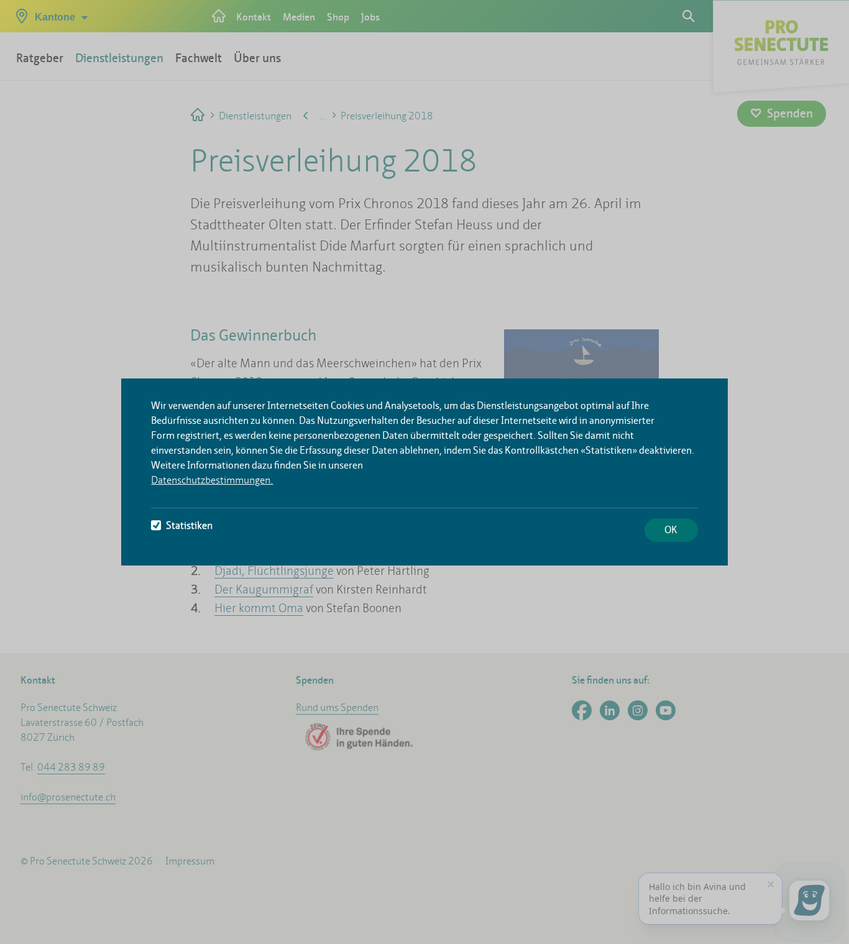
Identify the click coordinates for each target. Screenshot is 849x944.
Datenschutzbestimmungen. (212, 480)
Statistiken (189, 525)
